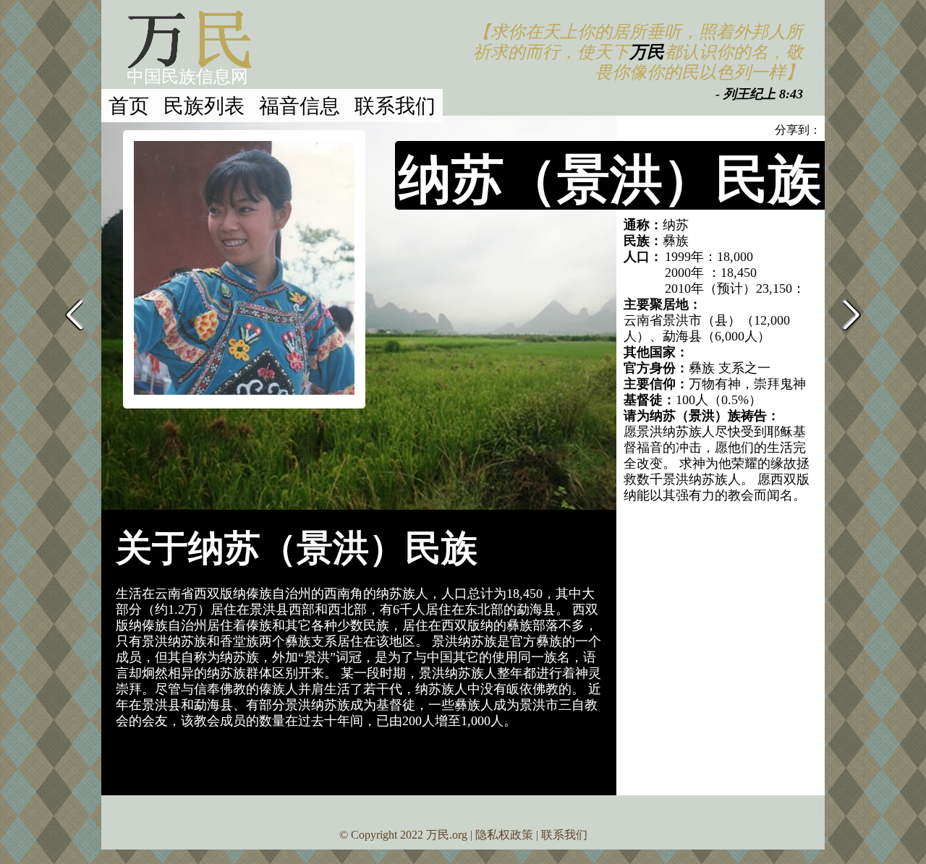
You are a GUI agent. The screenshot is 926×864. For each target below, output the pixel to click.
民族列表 (204, 105)
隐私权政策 (504, 835)
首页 (129, 105)
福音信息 (299, 105)
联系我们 (395, 105)
